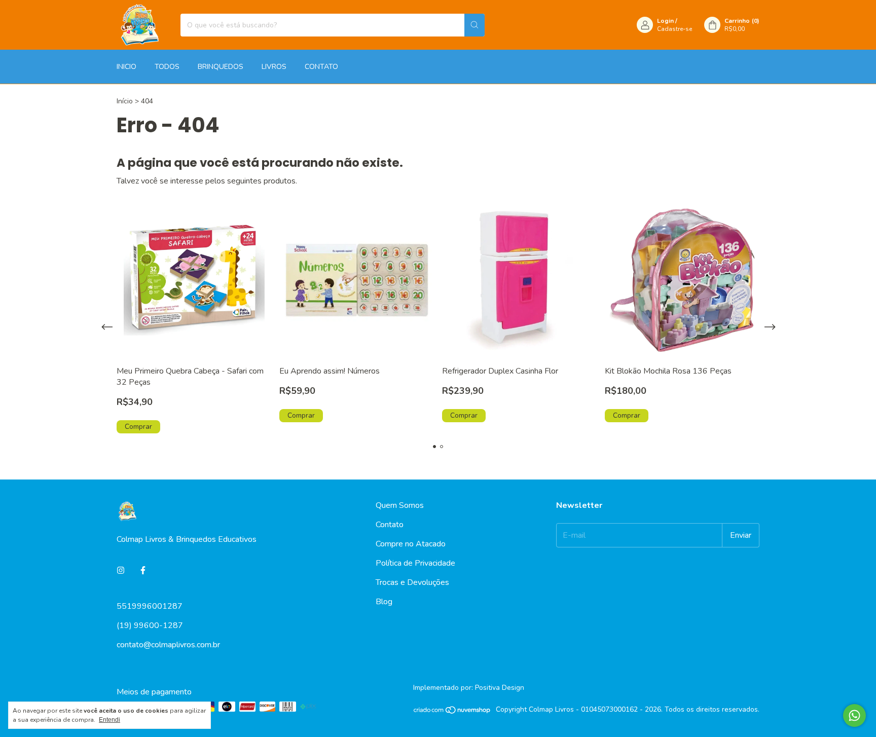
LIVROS (274, 66)
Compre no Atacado (411, 543)
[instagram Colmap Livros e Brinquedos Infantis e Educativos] (121, 570)
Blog (384, 601)
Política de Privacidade (415, 563)
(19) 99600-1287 (150, 625)
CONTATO (321, 66)
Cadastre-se (674, 29)
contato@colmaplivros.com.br (168, 644)
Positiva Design (499, 687)
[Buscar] (474, 25)
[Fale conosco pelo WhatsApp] (854, 715)
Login (665, 21)
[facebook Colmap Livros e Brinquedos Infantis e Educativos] (143, 570)
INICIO (126, 66)
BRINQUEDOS (220, 66)
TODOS (167, 66)
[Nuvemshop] (452, 712)
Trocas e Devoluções (412, 582)
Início (125, 101)
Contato (390, 524)
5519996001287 (149, 606)
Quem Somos (400, 505)
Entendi (109, 719)
